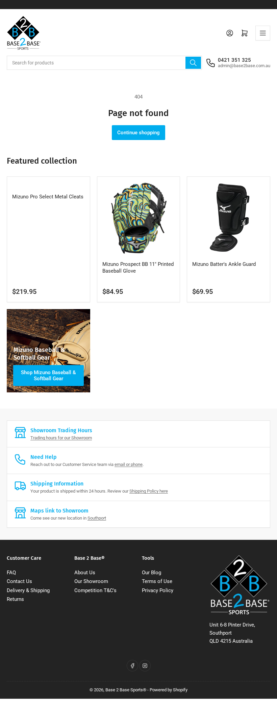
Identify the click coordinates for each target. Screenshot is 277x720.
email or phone (129, 464)
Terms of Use (157, 581)
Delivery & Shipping (28, 590)
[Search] (193, 62)
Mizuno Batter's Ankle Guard (224, 264)
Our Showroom (91, 581)
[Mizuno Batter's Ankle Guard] (228, 218)
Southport (96, 518)
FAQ (11, 573)
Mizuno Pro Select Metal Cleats (47, 197)
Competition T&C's (95, 590)
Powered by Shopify (168, 689)
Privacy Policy (157, 590)
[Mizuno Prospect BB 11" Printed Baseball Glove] (138, 218)
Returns (15, 599)
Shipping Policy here (148, 491)
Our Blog (151, 573)
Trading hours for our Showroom (61, 437)
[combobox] (104, 63)
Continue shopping (138, 133)
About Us (84, 573)
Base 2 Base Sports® (125, 689)
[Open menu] (262, 33)
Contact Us (19, 581)
